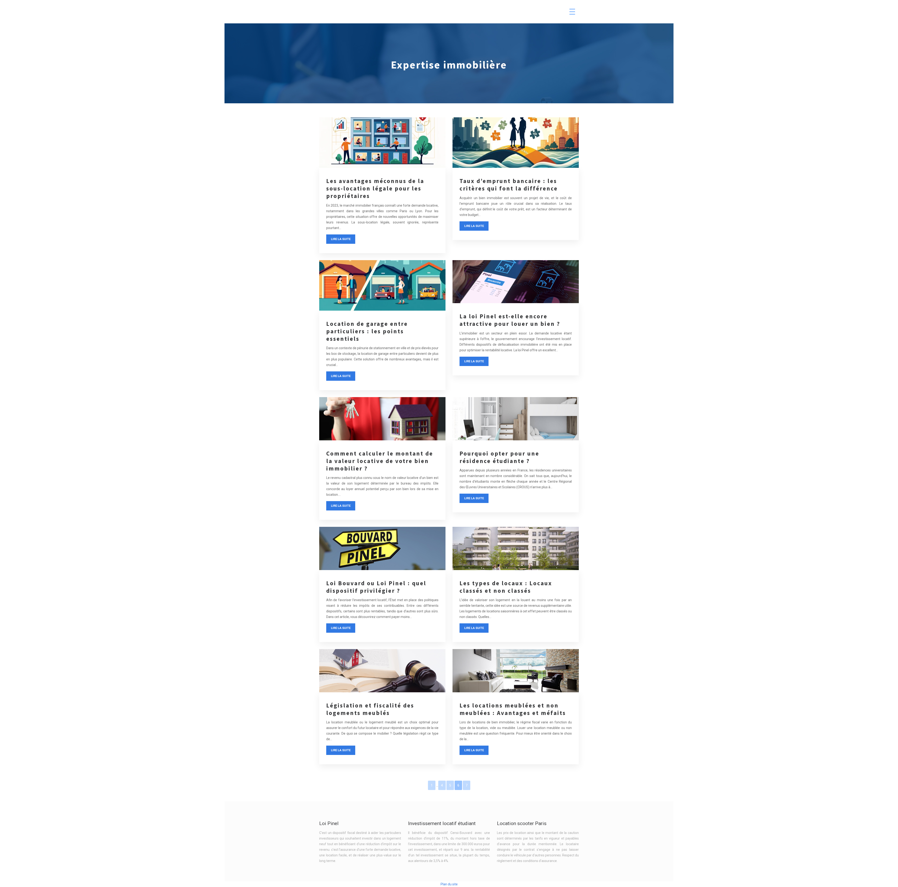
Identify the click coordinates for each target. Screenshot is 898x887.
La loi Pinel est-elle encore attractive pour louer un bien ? (510, 319)
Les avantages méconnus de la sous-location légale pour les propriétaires (375, 188)
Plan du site (449, 884)
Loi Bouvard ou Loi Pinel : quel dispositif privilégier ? (376, 586)
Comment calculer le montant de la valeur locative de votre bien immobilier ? (379, 461)
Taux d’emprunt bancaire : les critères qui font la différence (509, 184)
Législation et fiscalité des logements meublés (370, 709)
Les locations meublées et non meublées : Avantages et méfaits (513, 709)
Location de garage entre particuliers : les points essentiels (367, 331)
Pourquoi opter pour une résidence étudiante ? (499, 457)
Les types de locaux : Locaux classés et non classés (506, 586)
